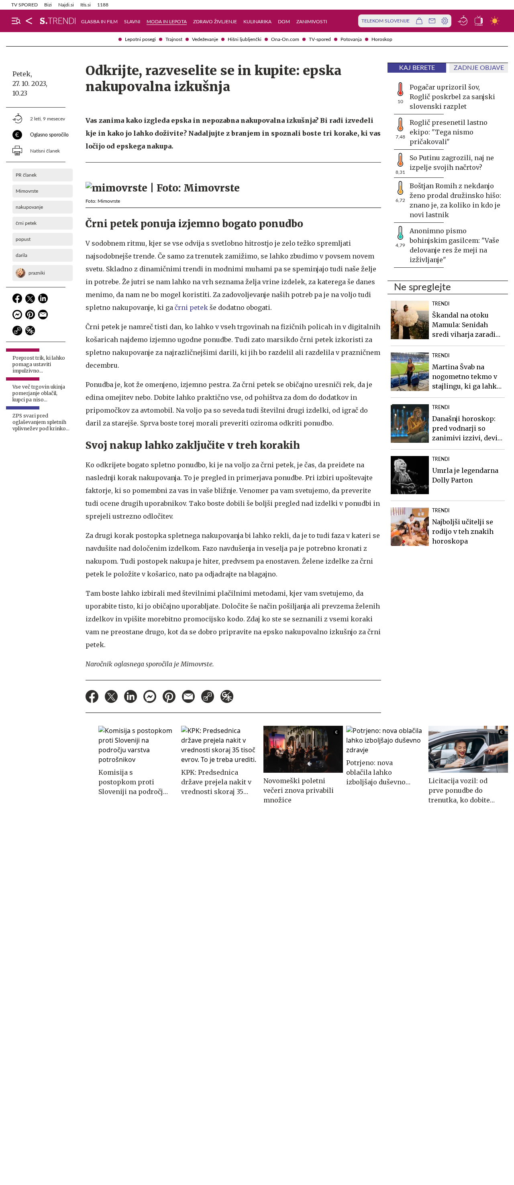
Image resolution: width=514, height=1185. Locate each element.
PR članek (26, 175)
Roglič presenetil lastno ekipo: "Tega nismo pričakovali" (448, 132)
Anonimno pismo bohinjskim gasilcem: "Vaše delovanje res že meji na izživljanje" (454, 245)
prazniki (37, 273)
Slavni (132, 21)
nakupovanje (29, 207)
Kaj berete (417, 68)
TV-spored (320, 39)
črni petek (26, 223)
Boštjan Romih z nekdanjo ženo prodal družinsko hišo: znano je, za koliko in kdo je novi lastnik (455, 200)
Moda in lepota (167, 21)
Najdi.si (66, 4)
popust (23, 239)
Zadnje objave (479, 68)
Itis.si (85, 4)
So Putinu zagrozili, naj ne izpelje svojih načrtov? (452, 162)
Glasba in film (99, 21)
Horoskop (381, 39)
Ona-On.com (285, 39)
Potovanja (351, 39)
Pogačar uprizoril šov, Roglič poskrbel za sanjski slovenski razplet (452, 96)
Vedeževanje (205, 39)
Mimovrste (27, 191)
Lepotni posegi (140, 39)
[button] (16, 21)
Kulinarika (257, 21)
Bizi (48, 4)
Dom (284, 21)
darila (21, 255)
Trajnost (173, 39)
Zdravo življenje (215, 21)
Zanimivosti (311, 21)
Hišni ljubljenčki (244, 39)
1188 (102, 4)
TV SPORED (24, 4)
